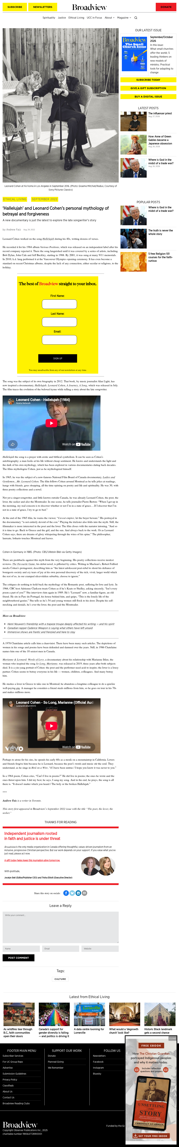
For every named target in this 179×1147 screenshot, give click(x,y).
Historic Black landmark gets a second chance (158, 1030)
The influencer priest (160, 113)
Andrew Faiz (13, 229)
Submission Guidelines (14, 1073)
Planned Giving (56, 1061)
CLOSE (172, 1038)
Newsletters (99, 1055)
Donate (52, 1055)
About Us (7, 1091)
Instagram (98, 1067)
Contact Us (8, 1097)
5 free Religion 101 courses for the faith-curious (160, 257)
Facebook (98, 1061)
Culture (60, 979)
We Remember (55, 1067)
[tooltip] (66, 893)
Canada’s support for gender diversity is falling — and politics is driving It (54, 1032)
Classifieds (8, 1085)
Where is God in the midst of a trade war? (160, 161)
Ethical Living (14, 199)
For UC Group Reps (13, 1061)
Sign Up (57, 358)
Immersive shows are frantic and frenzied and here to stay (41, 632)
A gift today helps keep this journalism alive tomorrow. (32, 860)
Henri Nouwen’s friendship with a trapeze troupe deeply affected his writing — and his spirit (60, 624)
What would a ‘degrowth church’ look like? (123, 1030)
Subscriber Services (13, 1055)
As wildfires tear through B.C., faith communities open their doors (17, 1032)
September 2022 (45, 199)
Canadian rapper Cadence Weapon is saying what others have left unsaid (49, 628)
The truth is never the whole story (160, 232)
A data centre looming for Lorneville (89, 1030)
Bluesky (97, 1073)
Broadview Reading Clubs (16, 1103)
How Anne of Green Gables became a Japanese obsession (160, 140)
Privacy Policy (10, 1079)
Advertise (8, 1067)
